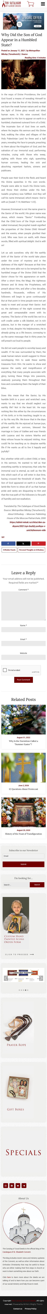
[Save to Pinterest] (38, 543)
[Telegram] (24, 1185)
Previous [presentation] (6, 978)
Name (23, 625)
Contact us (17, 1309)
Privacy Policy (30, 1309)
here (9, 1277)
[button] (19, 990)
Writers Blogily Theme (33, 1304)
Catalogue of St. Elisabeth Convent (17, 1252)
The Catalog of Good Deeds (23, 1300)
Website (23, 653)
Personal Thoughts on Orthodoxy (31, 550)
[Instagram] (6, 1185)
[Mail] (18, 1185)
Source (25, 54)
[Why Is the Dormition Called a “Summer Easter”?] (23, 719)
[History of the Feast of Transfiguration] (23, 811)
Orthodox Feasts (9, 550)
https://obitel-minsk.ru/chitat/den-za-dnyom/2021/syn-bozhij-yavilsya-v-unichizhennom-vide (28, 526)
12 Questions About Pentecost (23, 789)
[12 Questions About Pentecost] (23, 767)
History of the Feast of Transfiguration (23, 833)
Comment (24, 589)
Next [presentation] (41, 978)
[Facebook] (12, 1185)
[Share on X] (23, 543)
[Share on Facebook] (8, 543)
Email (23, 639)
